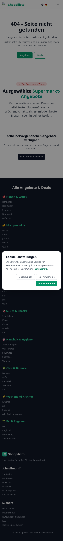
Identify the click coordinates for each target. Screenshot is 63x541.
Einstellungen (25, 276)
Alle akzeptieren (46, 283)
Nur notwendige (47, 276)
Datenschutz (41, 268)
